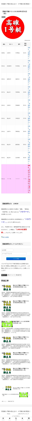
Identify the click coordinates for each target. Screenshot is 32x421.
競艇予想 (5, 275)
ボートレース (12, 275)
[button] (28, 241)
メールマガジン (16, 416)
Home (8, 413)
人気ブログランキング (23, 413)
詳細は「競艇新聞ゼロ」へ (29, 53)
